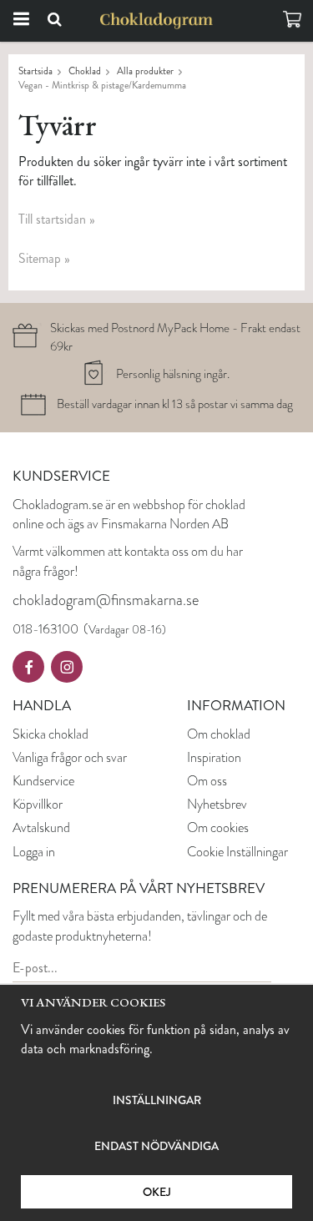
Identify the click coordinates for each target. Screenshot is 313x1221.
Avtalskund (41, 827)
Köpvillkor (38, 804)
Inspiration (214, 757)
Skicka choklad (50, 734)
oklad (236, 734)
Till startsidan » (56, 219)
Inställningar (157, 1100)
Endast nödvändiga (156, 1146)
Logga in (34, 851)
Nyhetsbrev (217, 804)
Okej (157, 1191)
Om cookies (218, 827)
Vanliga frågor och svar (70, 757)
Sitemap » (44, 258)
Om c (201, 734)
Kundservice (43, 780)
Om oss (207, 780)
